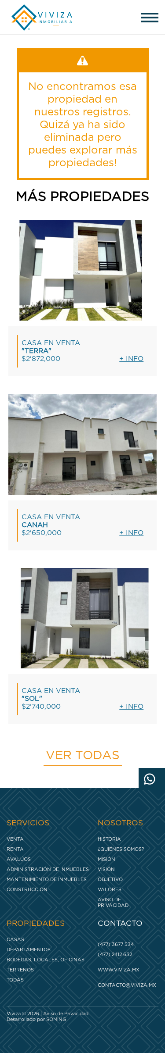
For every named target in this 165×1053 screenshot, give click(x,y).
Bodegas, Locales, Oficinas (45, 959)
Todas (15, 980)
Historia (109, 839)
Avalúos (19, 859)
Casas (15, 939)
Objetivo (110, 879)
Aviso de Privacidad (113, 902)
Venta (15, 839)
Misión (106, 859)
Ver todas (83, 756)
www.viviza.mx (118, 969)
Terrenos (20, 969)
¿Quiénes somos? (121, 849)
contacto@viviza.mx (126, 985)
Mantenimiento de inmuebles (47, 879)
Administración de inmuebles (48, 869)
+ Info (131, 359)
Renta (15, 849)
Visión (106, 869)
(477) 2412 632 (115, 954)
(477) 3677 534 (116, 944)
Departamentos (29, 949)
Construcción (27, 889)
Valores (109, 889)
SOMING (56, 1019)
